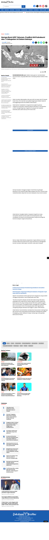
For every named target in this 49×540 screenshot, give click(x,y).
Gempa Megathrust (26, 343)
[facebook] (34, 6)
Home (2, 10)
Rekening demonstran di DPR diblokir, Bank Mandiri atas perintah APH (12, 444)
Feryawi (3, 42)
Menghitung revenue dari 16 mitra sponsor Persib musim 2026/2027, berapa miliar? (12, 450)
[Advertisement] (24, 531)
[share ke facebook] (33, 43)
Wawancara (24, 10)
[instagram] (40, 6)
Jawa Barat (41, 343)
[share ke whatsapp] (39, 43)
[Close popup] (48, 258)
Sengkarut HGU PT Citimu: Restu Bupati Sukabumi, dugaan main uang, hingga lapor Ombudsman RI (12, 425)
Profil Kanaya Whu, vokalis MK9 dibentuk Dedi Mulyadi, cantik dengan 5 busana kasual (12, 470)
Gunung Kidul (34, 343)
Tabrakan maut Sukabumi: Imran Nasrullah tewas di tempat (10, 409)
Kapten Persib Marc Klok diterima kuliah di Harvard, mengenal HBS (12, 457)
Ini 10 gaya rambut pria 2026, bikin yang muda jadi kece (11, 432)
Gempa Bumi (18, 343)
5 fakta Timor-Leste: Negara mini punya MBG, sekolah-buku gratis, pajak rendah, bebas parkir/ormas (10, 503)
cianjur (12, 343)
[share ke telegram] (41, 43)
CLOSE (45, 521)
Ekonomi (31, 10)
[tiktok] (46, 6)
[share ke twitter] (36, 43)
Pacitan (25, 345)
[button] (41, 72)
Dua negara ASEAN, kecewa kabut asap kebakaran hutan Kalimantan (10, 497)
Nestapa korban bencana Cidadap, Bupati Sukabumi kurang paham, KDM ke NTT (12, 463)
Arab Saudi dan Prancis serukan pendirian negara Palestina (9, 492)
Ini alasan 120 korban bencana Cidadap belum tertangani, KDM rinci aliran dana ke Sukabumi (12, 438)
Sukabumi (12, 10)
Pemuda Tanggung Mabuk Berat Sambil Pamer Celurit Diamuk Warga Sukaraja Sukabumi (11, 417)
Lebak (21, 345)
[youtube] (43, 6)
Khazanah (17, 10)
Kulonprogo (16, 345)
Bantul (8, 343)
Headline (7, 10)
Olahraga (36, 10)
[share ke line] (44, 43)
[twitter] (37, 6)
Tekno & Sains (43, 10)
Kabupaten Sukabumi (7, 345)
